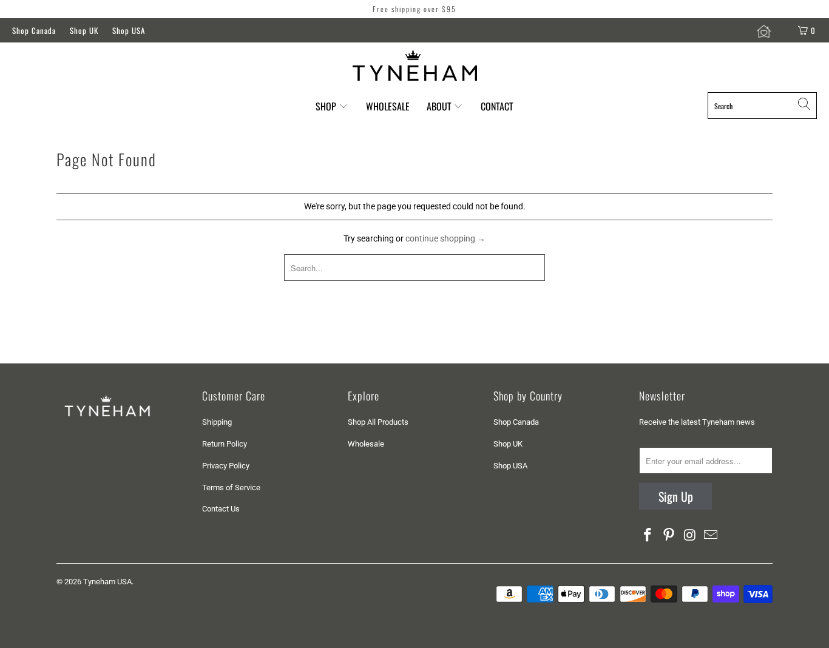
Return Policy (224, 443)
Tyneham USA (107, 581)
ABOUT (440, 106)
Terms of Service (231, 487)
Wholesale (366, 443)
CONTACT (497, 106)
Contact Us (221, 508)
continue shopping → (445, 238)
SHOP (326, 106)
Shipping (217, 422)
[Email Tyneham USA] (711, 536)
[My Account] (766, 30)
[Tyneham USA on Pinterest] (669, 536)
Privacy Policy (225, 465)
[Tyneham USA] (415, 66)
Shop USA (128, 30)
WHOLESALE (388, 106)
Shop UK (84, 30)
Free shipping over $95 (414, 9)
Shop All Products (378, 422)
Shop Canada (34, 30)
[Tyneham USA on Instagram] (690, 536)
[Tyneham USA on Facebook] (648, 536)
